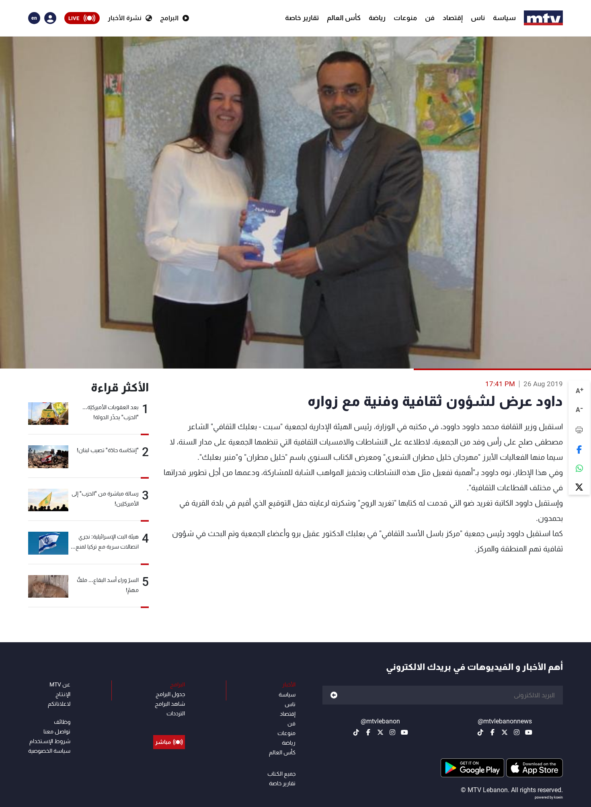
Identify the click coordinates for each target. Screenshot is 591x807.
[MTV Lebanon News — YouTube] (529, 732)
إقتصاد (453, 18)
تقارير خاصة (302, 18)
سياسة (504, 18)
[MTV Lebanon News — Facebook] (492, 732)
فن (430, 18)
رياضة (377, 18)
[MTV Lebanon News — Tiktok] (480, 732)
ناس (478, 18)
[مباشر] (169, 724)
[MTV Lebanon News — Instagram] (517, 732)
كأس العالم (344, 18)
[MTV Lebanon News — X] (505, 732)
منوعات (405, 18)
